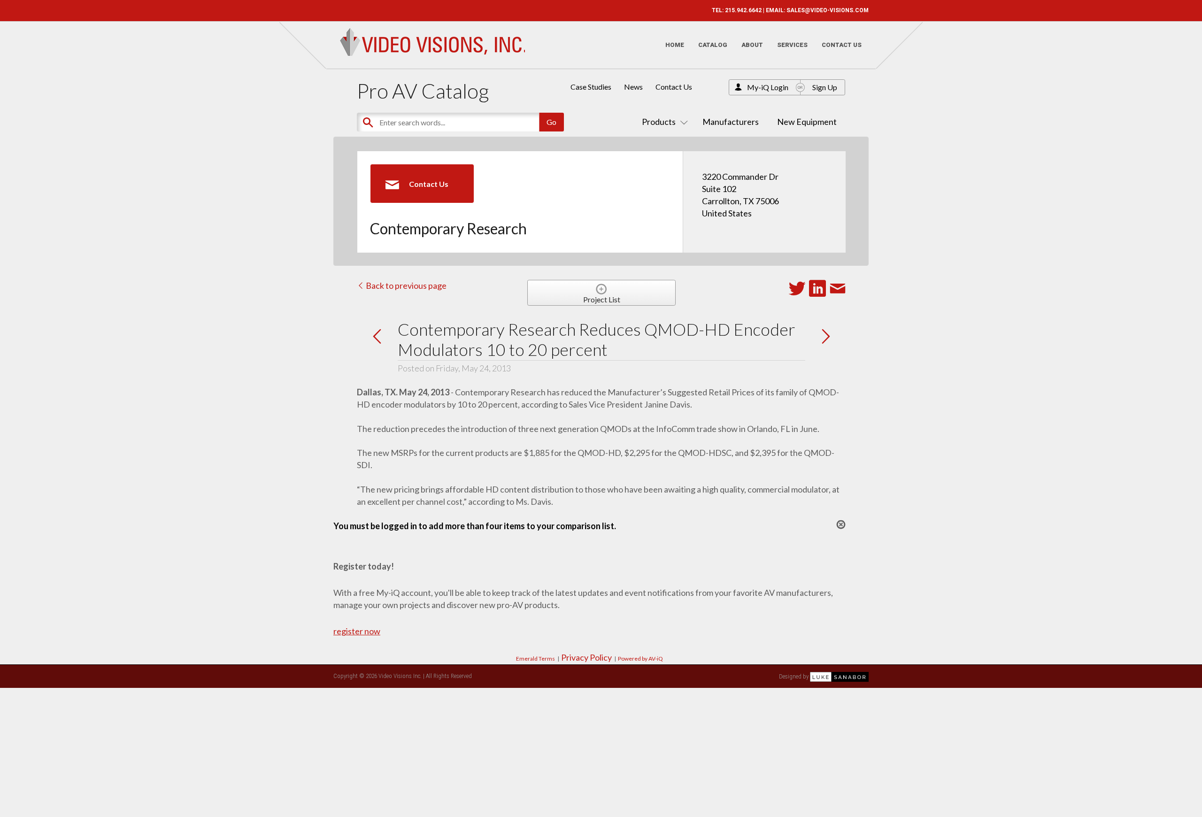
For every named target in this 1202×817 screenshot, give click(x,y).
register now (356, 631)
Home (674, 44)
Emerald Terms (535, 658)
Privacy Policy (586, 657)
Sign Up (824, 87)
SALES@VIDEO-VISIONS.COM (827, 10)
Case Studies (590, 86)
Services (792, 44)
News (633, 86)
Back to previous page (405, 285)
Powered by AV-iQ (640, 658)
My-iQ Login (767, 87)
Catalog (712, 44)
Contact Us (842, 44)
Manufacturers (730, 121)
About (752, 44)
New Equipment (807, 121)
